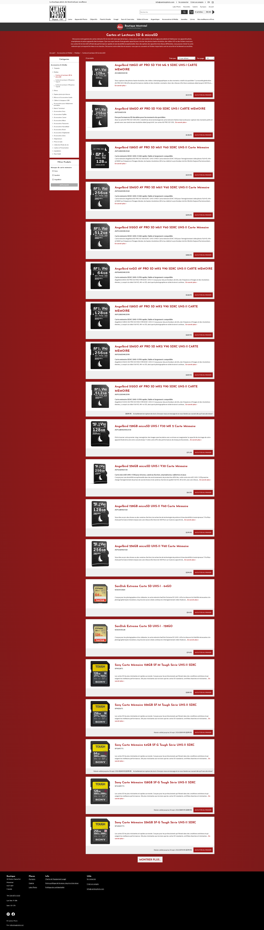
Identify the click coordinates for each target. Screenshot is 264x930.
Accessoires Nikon (60, 120)
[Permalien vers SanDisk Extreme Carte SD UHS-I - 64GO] (100, 594)
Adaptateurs (58, 139)
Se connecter (184, 2)
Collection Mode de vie (61, 145)
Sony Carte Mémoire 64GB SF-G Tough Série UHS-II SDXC (154, 745)
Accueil (52, 53)
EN (209, 2)
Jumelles (184, 19)
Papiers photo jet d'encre (62, 94)
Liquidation (57, 151)
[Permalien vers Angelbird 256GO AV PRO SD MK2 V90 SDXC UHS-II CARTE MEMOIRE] (100, 356)
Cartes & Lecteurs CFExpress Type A (65, 81)
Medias (77, 53)
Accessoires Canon (60, 117)
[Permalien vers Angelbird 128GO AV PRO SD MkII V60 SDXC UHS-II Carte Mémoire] (100, 156)
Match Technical (59, 108)
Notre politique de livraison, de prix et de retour (62, 883)
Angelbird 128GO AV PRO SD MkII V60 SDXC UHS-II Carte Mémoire (162, 147)
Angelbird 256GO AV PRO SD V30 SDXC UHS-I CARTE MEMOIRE (160, 108)
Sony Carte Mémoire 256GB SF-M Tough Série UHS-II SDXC (156, 705)
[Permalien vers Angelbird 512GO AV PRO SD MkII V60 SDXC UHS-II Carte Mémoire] (100, 236)
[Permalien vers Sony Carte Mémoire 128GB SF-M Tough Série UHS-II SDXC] (100, 674)
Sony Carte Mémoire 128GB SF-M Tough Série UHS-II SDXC (155, 665)
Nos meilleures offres (205, 19)
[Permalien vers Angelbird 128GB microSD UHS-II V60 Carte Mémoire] (100, 514)
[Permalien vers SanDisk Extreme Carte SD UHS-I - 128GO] (100, 634)
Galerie (31, 883)
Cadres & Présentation (61, 148)
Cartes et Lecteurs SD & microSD (63, 76)
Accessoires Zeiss (60, 135)
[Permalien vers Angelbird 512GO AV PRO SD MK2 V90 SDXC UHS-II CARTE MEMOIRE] (100, 396)
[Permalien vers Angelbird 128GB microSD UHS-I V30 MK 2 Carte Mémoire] (100, 434)
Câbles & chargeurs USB (62, 100)
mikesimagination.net (17, 925)
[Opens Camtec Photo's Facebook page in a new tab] (13, 914)
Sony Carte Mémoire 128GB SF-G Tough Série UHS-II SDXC (155, 782)
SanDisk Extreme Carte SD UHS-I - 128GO (144, 626)
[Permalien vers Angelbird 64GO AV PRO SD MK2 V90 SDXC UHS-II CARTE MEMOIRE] (100, 276)
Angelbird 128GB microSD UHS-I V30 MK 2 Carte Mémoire (155, 426)
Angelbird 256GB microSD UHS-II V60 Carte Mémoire (152, 546)
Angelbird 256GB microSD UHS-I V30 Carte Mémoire (151, 466)
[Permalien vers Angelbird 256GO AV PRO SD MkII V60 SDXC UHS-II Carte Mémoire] (100, 196)
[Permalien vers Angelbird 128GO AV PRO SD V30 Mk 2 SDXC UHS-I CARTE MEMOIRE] (100, 76)
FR (213, 2)
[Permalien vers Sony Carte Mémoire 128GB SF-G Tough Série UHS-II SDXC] (100, 791)
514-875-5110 (14, 895)
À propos (32, 879)
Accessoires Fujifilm (60, 114)
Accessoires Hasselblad (61, 126)
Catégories (64, 59)
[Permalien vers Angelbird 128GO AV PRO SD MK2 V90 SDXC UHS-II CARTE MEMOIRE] (100, 316)
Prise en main (58, 142)
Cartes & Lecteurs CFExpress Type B (65, 86)
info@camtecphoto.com (165, 2)
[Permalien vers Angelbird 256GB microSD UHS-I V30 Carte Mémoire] (100, 474)
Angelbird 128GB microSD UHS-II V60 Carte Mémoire (151, 506)
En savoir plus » (120, 85)
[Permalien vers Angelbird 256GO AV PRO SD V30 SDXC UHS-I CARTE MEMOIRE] (100, 116)
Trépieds (57, 68)
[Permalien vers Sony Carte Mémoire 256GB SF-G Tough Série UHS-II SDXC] (100, 831)
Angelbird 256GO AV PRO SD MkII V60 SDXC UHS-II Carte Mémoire (162, 187)
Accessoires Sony (59, 111)
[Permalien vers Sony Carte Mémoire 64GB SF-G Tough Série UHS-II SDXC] (100, 754)
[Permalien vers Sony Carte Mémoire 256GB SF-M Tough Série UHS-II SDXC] (100, 714)
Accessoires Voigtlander (62, 132)
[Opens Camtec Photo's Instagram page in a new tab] (8, 914)
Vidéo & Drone (142, 19)
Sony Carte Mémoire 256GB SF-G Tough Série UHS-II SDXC (155, 822)
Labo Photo (33, 887)
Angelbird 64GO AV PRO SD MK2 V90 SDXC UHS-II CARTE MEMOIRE (163, 268)
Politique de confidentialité (54, 887)
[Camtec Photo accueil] (58, 13)
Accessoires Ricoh (60, 129)
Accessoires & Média (64, 53)
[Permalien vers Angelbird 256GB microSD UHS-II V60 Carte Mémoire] (100, 554)
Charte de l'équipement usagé (55, 879)
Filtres (56, 90)
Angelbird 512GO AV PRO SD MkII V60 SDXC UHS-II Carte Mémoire (162, 227)
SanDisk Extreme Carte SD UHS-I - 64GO (143, 586)
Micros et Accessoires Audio (63, 97)
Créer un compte (196, 2)
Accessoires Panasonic (61, 123)
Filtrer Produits (64, 162)
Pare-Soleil (57, 154)
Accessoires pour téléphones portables (63, 104)
